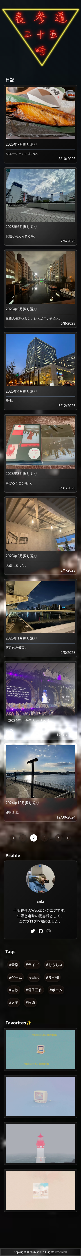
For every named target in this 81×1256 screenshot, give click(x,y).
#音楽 (13, 964)
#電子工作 (34, 989)
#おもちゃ (54, 964)
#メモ (13, 1002)
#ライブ (32, 964)
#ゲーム (15, 977)
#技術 (30, 1002)
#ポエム (56, 989)
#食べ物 (52, 977)
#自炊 (13, 989)
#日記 (34, 977)
